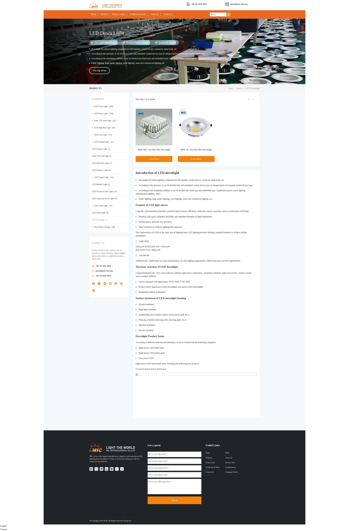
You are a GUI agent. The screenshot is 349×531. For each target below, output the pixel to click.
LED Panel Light (100, 213)
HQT (133, 521)
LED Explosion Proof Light (105, 199)
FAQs (227, 453)
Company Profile (231, 472)
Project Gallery (118, 14)
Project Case (210, 462)
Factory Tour (230, 462)
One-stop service (99, 71)
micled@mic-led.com (239, 4)
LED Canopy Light (101, 149)
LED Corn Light (103, 135)
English (3, 526)
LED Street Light (103, 113)
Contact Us (168, 14)
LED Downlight (100, 220)
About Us (154, 14)
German (3, 529)
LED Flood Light (103, 106)
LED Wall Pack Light (102, 163)
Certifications (230, 467)
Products (104, 14)
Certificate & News (138, 14)
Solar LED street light (105, 121)
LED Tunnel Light (103, 177)
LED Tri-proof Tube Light (104, 191)
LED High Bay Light (104, 128)
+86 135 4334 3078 (199, 4)
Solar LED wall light (101, 156)
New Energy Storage (104, 227)
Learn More (154, 159)
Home (93, 14)
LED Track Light (103, 206)
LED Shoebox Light (101, 170)
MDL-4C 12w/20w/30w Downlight (196, 149)
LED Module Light (101, 184)
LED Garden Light (103, 142)
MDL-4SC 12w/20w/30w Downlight (154, 149)
